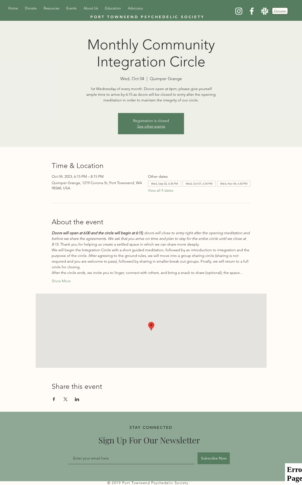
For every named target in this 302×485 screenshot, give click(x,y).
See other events (151, 126)
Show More (61, 281)
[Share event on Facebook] (54, 399)
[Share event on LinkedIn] (77, 399)
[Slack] (264, 11)
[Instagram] (238, 11)
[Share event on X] (65, 399)
